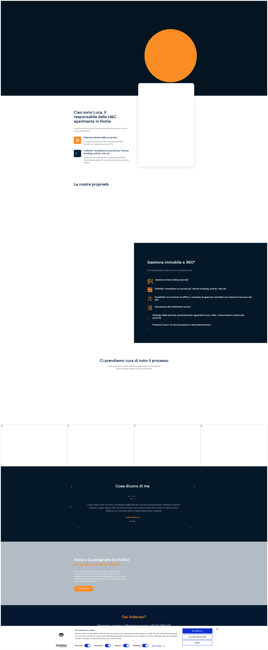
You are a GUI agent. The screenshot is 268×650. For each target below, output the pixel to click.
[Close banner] (217, 629)
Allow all (197, 631)
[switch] (108, 645)
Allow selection (197, 637)
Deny (197, 643)
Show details (157, 646)
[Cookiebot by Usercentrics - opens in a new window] (61, 645)
